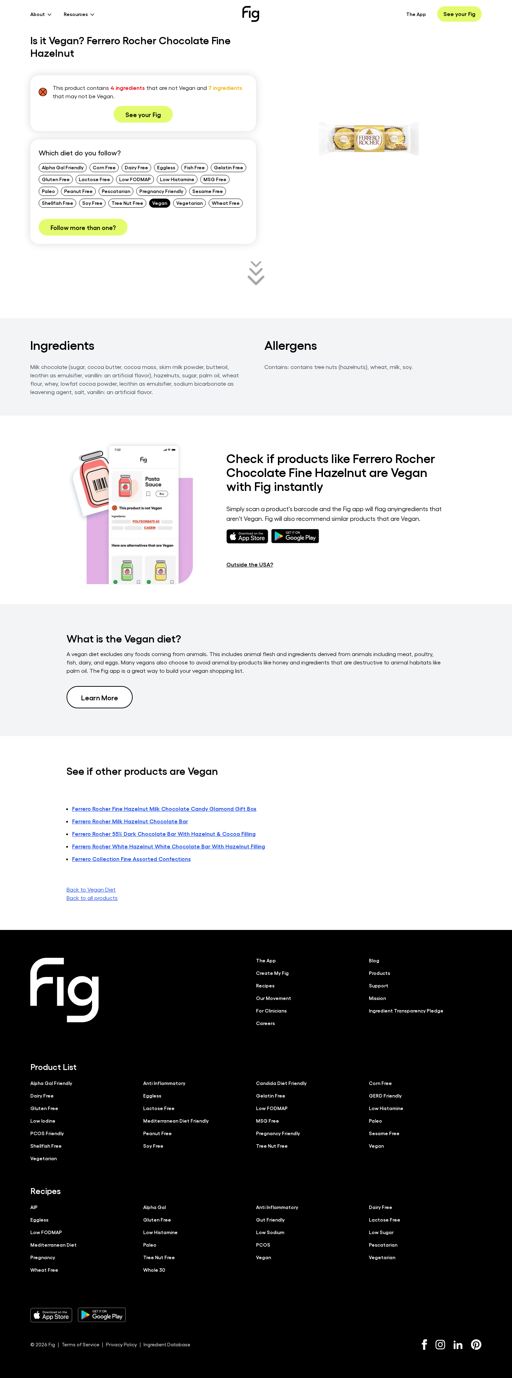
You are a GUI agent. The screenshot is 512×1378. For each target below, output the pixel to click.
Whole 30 (154, 1269)
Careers (265, 1023)
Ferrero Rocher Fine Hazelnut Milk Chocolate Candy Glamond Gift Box (164, 808)
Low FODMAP (135, 179)
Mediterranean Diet (53, 1244)
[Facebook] (424, 1344)
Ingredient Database (166, 1344)
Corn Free (104, 167)
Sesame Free (207, 191)
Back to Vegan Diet (91, 889)
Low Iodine (42, 1120)
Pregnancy (42, 1257)
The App (416, 14)
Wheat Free (226, 203)
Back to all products (92, 897)
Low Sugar (381, 1232)
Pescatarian (116, 191)
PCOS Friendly (47, 1133)
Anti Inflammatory (164, 1082)
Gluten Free (56, 179)
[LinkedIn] (458, 1344)
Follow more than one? (83, 227)
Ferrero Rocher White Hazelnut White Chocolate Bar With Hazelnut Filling (168, 846)
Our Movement (273, 997)
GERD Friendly (385, 1095)
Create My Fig (272, 972)
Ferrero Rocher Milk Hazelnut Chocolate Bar (130, 821)
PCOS (263, 1244)
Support (378, 985)
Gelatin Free (228, 167)
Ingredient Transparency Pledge (406, 1010)
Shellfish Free (57, 203)
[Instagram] (440, 1344)
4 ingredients (127, 87)
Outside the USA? (249, 564)
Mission (377, 997)
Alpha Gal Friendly (63, 167)
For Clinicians (271, 1010)
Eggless (166, 167)
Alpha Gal (154, 1206)
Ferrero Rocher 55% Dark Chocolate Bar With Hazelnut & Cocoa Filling (164, 833)
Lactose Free (94, 179)
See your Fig (459, 13)
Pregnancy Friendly (161, 191)
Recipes (265, 985)
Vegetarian (189, 203)
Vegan (159, 203)
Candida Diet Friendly (281, 1082)
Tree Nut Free (127, 203)
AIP (34, 1206)
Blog (374, 960)
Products (379, 972)
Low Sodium (270, 1232)
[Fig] (250, 14)
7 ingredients (225, 87)
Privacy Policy (121, 1344)
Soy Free (92, 203)
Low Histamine (177, 179)
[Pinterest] (476, 1344)
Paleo (48, 191)
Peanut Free (78, 191)
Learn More (99, 697)
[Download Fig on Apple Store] (51, 1315)
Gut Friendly (270, 1219)
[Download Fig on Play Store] (102, 1315)
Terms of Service (80, 1344)
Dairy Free (136, 167)
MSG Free (214, 179)
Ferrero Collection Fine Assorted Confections (131, 858)
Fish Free (194, 167)
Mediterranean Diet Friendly (176, 1120)
